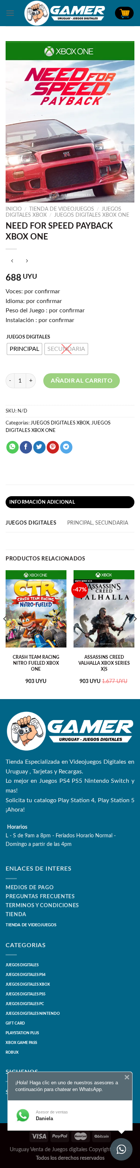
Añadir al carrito (81, 381)
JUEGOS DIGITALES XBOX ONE (91, 215)
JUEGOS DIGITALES (28, 337)
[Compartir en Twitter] (39, 447)
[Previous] (5, 633)
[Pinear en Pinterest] (53, 447)
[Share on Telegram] (66, 447)
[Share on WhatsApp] (12, 447)
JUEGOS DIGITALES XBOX (60, 423)
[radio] (24, 349)
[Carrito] (124, 13)
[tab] (70, 502)
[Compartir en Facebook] (26, 447)
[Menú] (10, 13)
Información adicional (42, 502)
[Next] (135, 633)
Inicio (14, 209)
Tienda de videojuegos (61, 209)
